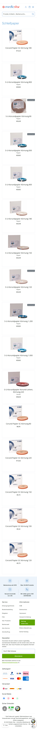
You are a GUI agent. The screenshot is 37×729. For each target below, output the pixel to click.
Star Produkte (6, 620)
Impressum (22, 613)
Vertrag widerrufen (24, 622)
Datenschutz (23, 609)
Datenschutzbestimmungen (10, 662)
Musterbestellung (7, 609)
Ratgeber (5, 613)
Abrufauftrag (6, 632)
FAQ (3, 617)
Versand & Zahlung (25, 617)
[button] (33, 7)
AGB (20, 605)
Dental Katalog (23, 631)
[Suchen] (33, 14)
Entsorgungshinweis (8, 605)
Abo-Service (6, 628)
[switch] (33, 726)
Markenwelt (5, 624)
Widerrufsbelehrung (25, 628)
